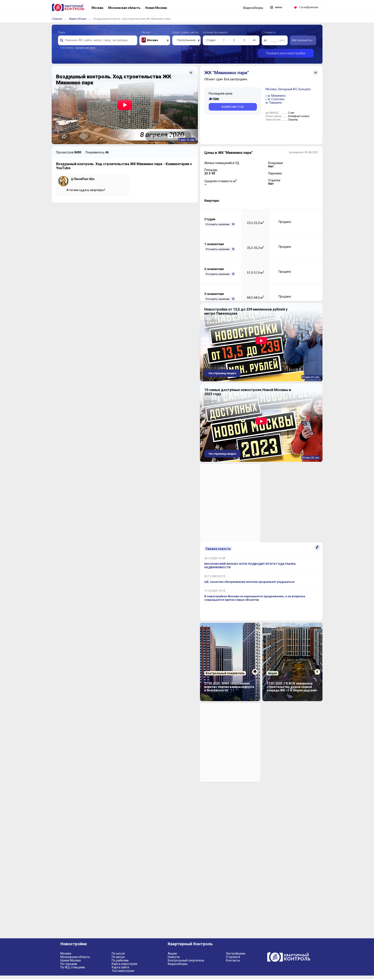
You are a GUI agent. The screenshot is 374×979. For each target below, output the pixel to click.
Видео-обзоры (78, 18)
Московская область (75, 957)
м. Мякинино (277, 95)
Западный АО (287, 89)
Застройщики (235, 953)
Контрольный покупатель (186, 960)
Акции (172, 953)
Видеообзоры (177, 964)
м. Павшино (274, 102)
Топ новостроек (123, 971)
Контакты (233, 960)
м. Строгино (276, 99)
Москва (271, 89)
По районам (120, 960)
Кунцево (304, 89)
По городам (68, 964)
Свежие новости (218, 549)
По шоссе (118, 953)
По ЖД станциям (72, 967)
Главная (57, 18)
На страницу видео (222, 373)
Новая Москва (70, 960)
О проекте (233, 957)
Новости (174, 957)
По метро (118, 957)
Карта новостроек (124, 964)
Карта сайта (120, 967)
